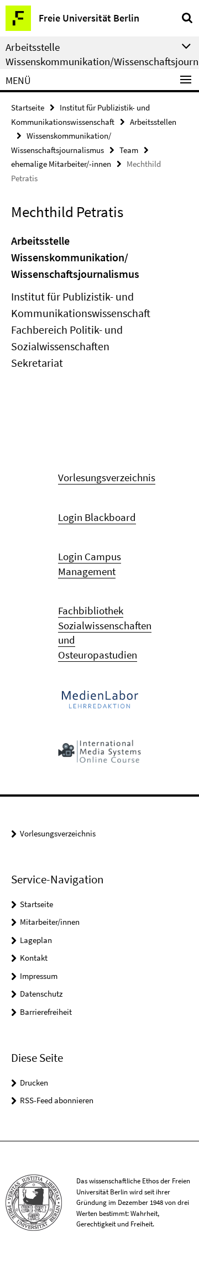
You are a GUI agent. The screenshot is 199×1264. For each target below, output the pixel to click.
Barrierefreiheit (46, 1012)
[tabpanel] (99, 302)
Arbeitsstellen (153, 122)
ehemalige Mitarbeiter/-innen (61, 164)
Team (128, 150)
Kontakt (34, 957)
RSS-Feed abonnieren (56, 1100)
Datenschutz (41, 993)
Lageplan (36, 940)
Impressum (38, 976)
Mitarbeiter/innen (50, 922)
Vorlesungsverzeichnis (58, 833)
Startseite (27, 107)
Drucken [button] (34, 1082)
